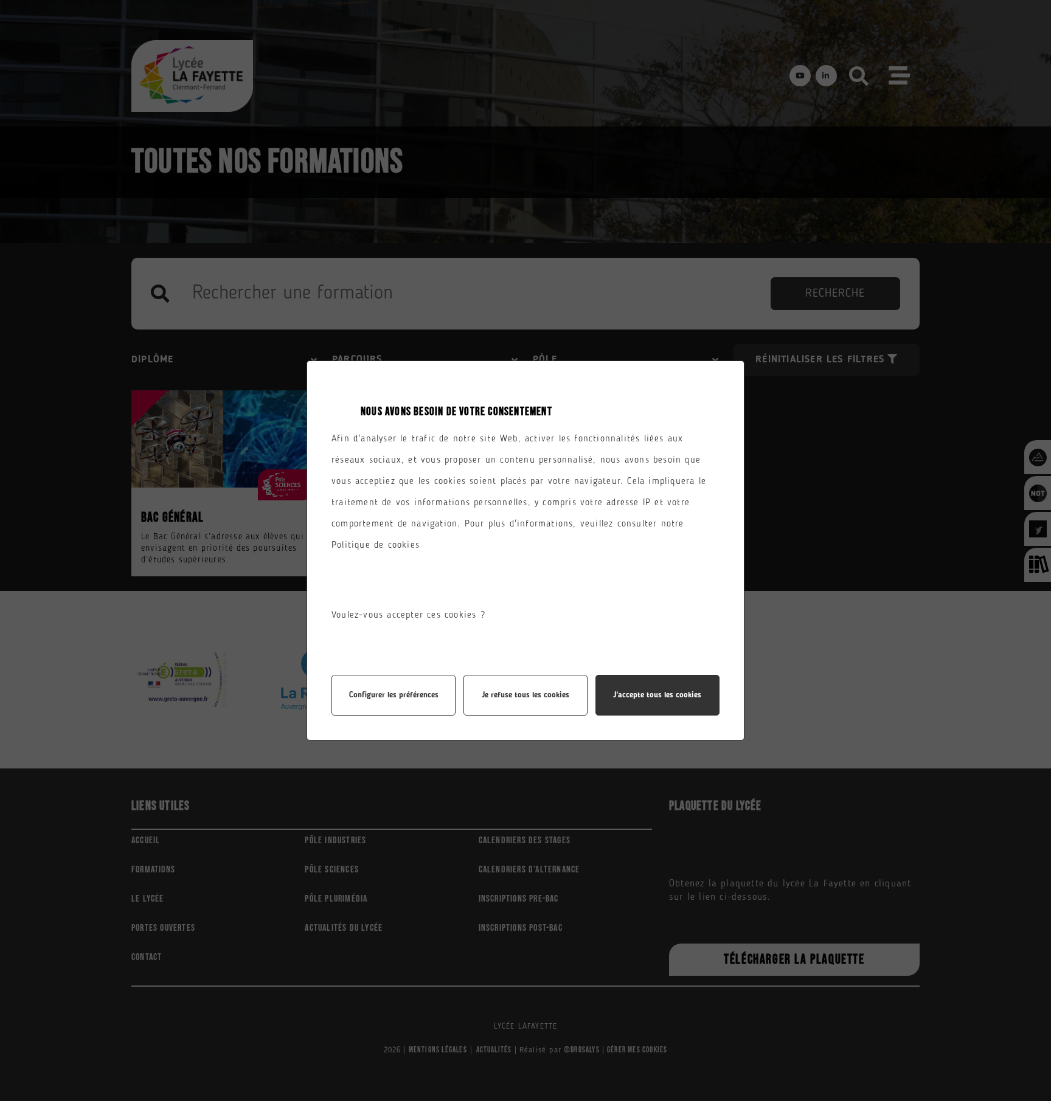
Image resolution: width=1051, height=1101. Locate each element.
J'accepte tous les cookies (657, 695)
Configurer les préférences (394, 695)
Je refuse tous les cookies (525, 695)
